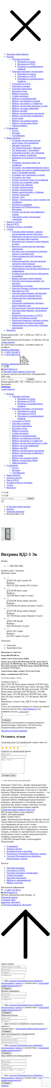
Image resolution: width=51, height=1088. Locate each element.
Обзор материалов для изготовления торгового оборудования (29, 262)
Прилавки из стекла (26, 74)
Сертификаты (18, 135)
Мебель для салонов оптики (25, 121)
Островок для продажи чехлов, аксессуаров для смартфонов (26, 141)
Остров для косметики (22, 190)
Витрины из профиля (22, 204)
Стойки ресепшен (20, 96)
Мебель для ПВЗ (19, 111)
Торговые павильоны (22, 88)
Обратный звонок (9, 897)
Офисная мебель (19, 125)
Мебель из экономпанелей (24, 98)
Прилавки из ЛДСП (26, 76)
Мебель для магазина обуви (25, 123)
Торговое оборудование (18, 54)
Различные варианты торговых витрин (30, 320)
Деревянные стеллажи (22, 286)
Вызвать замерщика (10, 349)
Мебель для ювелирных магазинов (28, 113)
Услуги (15, 130)
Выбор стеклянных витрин (24, 318)
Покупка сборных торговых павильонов (31, 288)
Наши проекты (13, 138)
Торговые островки (21, 86)
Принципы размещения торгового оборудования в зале (28, 304)
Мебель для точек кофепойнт (25, 108)
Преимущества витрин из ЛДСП (27, 315)
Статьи (10, 229)
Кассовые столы (19, 91)
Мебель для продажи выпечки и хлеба (29, 106)
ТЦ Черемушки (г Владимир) (25, 150)
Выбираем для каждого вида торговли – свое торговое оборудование (30, 237)
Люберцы (6, 387)
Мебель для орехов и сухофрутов (27, 103)
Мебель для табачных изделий (26, 101)
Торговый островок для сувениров (28, 153)
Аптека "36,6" (18, 197)
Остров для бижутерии (22, 187)
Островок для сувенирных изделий (28, 175)
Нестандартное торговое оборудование (30, 308)
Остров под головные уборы (25, 182)
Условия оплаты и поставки (19, 227)
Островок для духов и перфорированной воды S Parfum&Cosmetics (31, 171)
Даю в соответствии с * (25, 983)
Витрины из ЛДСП (26, 64)
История (16, 133)
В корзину (6, 720)
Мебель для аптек (20, 93)
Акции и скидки (14, 222)
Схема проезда (8, 342)
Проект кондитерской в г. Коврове (28, 192)
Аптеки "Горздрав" (21, 194)
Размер (4, 561)
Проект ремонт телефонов (24, 155)
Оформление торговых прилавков (28, 323)
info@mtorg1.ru (10, 892)
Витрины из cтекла (26, 61)
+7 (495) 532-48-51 (12, 890)
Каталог (10, 56)
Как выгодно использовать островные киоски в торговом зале (29, 252)
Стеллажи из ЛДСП (21, 84)
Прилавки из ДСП (20, 291)
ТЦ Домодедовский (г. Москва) (26, 148)
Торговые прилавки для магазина (27, 71)
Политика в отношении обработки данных (26, 853)
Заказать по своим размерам (14, 731)
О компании (12, 128)
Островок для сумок (21, 177)
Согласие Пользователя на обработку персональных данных (24, 857)
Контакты (11, 330)
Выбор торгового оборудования (27, 278)
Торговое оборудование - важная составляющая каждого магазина (27, 232)
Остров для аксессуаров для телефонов (30, 180)
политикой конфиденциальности (31, 1028)
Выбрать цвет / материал (12, 570)
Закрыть (5, 1085)
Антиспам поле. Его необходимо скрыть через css (24, 742)
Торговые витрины (21, 59)
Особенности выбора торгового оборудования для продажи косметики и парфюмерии (30, 268)
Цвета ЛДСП (13, 224)
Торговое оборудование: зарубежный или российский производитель (29, 294)
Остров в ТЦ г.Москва (22, 185)
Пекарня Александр (21, 145)
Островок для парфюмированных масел (30, 167)
